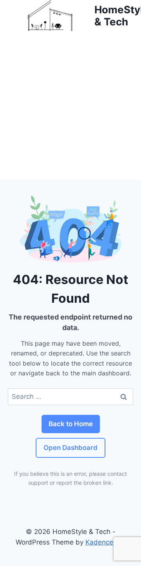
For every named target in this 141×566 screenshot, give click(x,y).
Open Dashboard (70, 448)
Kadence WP (105, 542)
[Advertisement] (70, 105)
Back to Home (71, 424)
